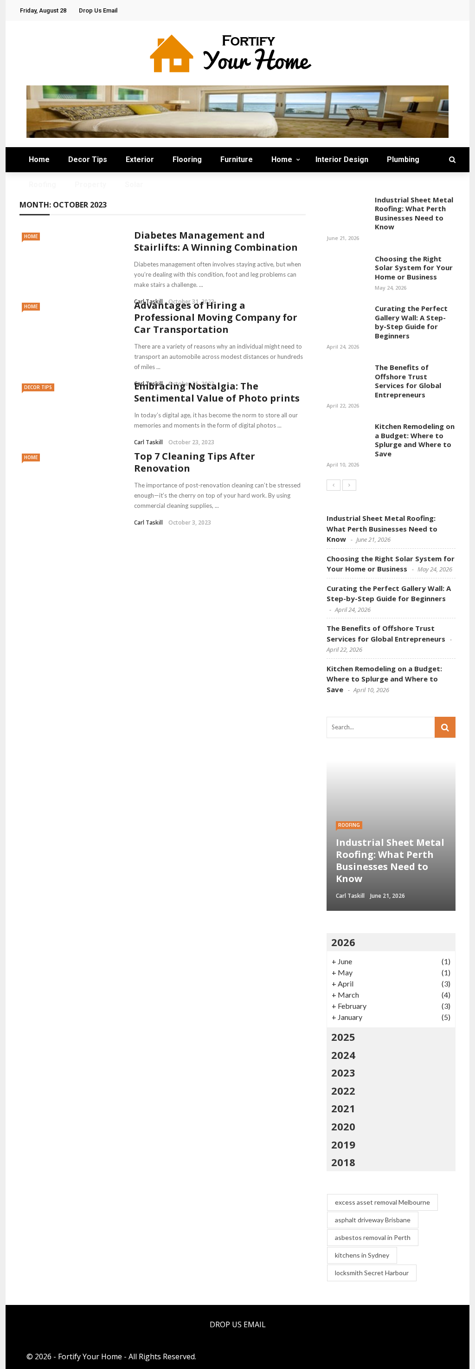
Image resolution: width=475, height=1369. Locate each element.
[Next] (349, 485)
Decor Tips (87, 159)
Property (90, 184)
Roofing (42, 184)
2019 (343, 1144)
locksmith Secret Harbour (372, 1273)
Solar (134, 184)
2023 (343, 1072)
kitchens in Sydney (362, 1255)
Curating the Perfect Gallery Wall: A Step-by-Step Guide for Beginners (411, 322)
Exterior (140, 159)
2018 (343, 1162)
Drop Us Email (98, 10)
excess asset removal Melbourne (382, 1202)
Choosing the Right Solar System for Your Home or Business (414, 267)
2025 (343, 1037)
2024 (343, 1055)
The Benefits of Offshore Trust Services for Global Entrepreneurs (408, 381)
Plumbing (403, 159)
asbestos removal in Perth (373, 1237)
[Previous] (333, 485)
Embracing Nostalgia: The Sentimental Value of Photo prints (217, 392)
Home (39, 159)
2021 (343, 1108)
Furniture (236, 159)
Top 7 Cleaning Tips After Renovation (194, 462)
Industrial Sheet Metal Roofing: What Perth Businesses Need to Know (414, 213)
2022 (343, 1090)
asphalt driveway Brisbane (373, 1220)
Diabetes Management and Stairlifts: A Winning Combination (216, 241)
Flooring (187, 159)
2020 (343, 1126)
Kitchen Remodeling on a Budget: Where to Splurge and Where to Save (415, 440)
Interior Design (341, 159)
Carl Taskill (148, 442)
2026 (343, 942)
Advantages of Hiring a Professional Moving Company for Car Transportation (215, 317)
